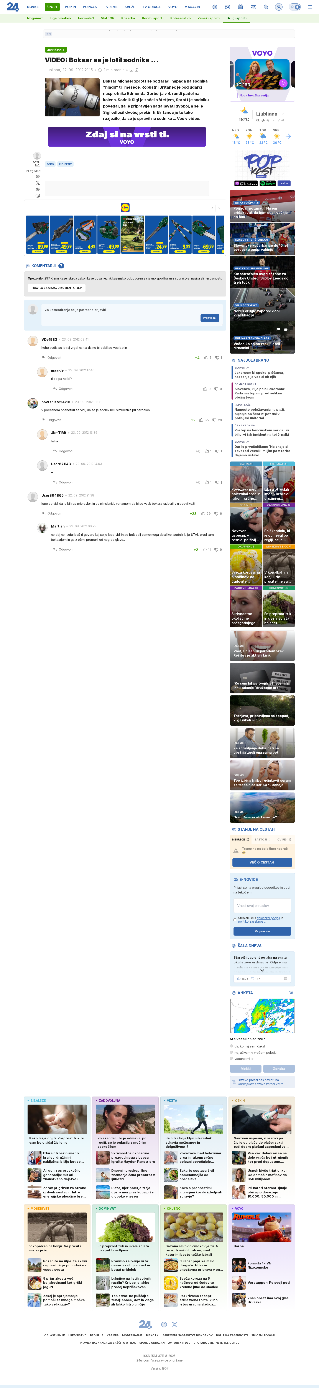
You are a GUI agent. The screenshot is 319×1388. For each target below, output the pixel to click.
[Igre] (227, 7)
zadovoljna (109, 1100)
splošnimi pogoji (268, 918)
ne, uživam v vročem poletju (255, 1053)
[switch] (295, 6)
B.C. (37, 165)
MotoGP (107, 18)
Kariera (113, 1335)
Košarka (128, 18)
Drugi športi (237, 18)
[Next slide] (219, 208)
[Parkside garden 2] (37, 235)
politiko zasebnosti (251, 921)
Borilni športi (152, 18)
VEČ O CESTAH (262, 862)
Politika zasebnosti (232, 1335)
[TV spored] (240, 7)
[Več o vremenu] (288, 136)
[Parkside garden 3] (61, 235)
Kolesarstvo (180, 18)
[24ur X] (174, 1324)
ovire (284, 839)
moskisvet (40, 1208)
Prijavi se (209, 317)
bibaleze (38, 1100)
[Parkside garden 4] (85, 235)
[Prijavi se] (279, 7)
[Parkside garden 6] (132, 235)
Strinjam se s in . (260, 919)
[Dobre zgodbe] (215, 7)
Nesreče (240, 839)
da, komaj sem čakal (250, 1046)
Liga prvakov (60, 18)
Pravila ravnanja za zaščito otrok (108, 1342)
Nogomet (35, 18)
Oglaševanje (54, 1335)
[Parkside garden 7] (156, 235)
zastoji (262, 839)
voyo (239, 1208)
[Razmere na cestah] (253, 7)
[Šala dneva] (285, 979)
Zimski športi (209, 18)
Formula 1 (86, 18)
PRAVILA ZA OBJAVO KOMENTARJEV (56, 288)
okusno (174, 1208)
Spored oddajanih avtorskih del (164, 1342)
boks (50, 164)
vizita (172, 1100)
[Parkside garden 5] (108, 235)
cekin (240, 1100)
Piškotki (152, 1335)
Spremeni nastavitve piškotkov (188, 1335)
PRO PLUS (96, 1335)
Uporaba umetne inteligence (216, 1342)
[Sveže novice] (48, 34)
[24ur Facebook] (164, 1324)
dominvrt (107, 1208)
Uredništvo (77, 1335)
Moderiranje (132, 1335)
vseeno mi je (244, 1059)
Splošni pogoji (263, 1335)
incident (65, 164)
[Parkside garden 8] (180, 235)
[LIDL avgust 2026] (125, 208)
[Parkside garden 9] (203, 235)
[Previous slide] (212, 208)
